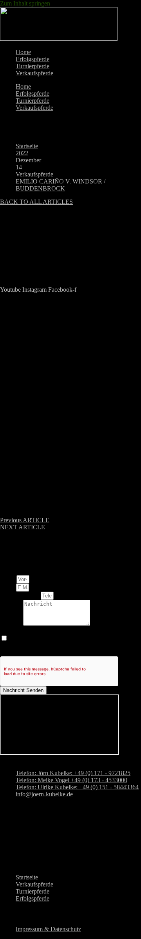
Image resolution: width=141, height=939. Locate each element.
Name (8, 579)
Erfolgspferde (32, 59)
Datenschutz (15, 630)
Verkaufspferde (34, 73)
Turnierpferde (32, 66)
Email (8, 587)
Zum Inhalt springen (25, 3)
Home (23, 52)
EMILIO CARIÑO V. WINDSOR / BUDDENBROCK (60, 185)
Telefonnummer (20, 595)
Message (11, 623)
